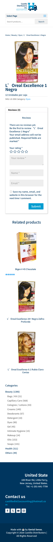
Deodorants (13, 413)
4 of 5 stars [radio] (22, 151)
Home (7, 35)
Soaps (10, 443)
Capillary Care (14, 400)
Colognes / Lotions (17, 404)
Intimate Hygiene (16, 430)
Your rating (16, 147)
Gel (9, 426)
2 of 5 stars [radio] (15, 151)
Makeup (11, 435)
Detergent (12, 417)
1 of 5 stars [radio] (11, 151)
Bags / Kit (12, 396)
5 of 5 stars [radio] (26, 151)
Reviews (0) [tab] (14, 109)
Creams (11, 409)
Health (8, 448)
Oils (9, 439)
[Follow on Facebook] (7, 511)
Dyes (20, 35)
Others (8, 452)
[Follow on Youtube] (18, 511)
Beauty (14, 35)
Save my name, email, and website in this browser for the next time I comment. (26, 195)
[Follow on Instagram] (24, 511)
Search (41, 21)
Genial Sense (35, 529)
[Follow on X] (13, 511)
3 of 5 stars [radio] (18, 151)
